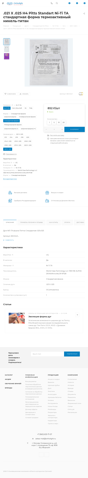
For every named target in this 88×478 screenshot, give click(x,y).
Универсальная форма (27, 117)
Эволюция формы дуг (39, 316)
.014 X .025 (7, 141)
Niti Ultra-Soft (17, 108)
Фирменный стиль (74, 403)
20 (64, 122)
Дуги (49, 388)
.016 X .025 (17, 141)
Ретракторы (52, 412)
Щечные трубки (54, 385)
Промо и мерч (53, 423)
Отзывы (70, 391)
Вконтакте (41, 454)
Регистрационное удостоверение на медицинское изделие (33, 404)
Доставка (80, 222)
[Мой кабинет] (62, 3)
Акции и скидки (54, 379)
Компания (73, 375)
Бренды (8, 388)
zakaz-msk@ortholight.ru (45, 439)
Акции (8, 379)
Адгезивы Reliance (54, 397)
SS (25, 108)
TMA (30, 108)
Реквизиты (72, 397)
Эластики (51, 391)
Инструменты (53, 403)
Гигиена (51, 400)
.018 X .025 (7, 145)
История (71, 385)
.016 (16, 137)
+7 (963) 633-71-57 (44, 434)
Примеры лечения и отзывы (31, 222)
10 (59, 122)
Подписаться (72, 354)
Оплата (67, 222)
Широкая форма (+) (11, 128)
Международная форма (13, 124)
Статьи (70, 406)
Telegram (46, 454)
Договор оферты (31, 409)
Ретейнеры (52, 409)
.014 (11, 137)
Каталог (9, 375)
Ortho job (71, 409)
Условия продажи (31, 417)
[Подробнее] (77, 315)
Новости (71, 382)
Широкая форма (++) (28, 128)
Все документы (30, 381)
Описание (10, 222)
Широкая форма (10, 117)
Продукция (53, 375)
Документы (72, 394)
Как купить (53, 222)
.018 (22, 137)
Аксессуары (52, 394)
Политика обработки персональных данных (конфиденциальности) (33, 387)
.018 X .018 (27, 141)
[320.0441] (49, 62)
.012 (5, 137)
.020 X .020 (28, 145)
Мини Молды (53, 406)
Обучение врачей (13, 383)
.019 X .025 (17, 145)
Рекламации (72, 412)
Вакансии (71, 400)
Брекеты (51, 382)
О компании (72, 379)
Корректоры (52, 420)
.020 (27, 137)
